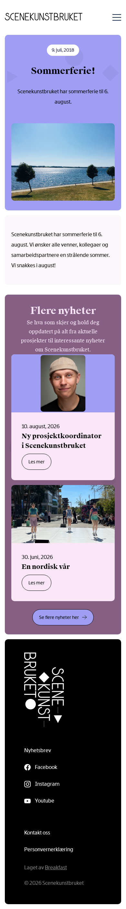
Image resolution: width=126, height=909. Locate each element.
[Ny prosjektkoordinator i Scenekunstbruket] (63, 417)
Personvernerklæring (48, 849)
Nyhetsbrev (37, 750)
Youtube (44, 800)
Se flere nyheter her (59, 617)
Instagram (47, 784)
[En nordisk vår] (63, 543)
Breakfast (56, 867)
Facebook (46, 767)
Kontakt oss (37, 832)
